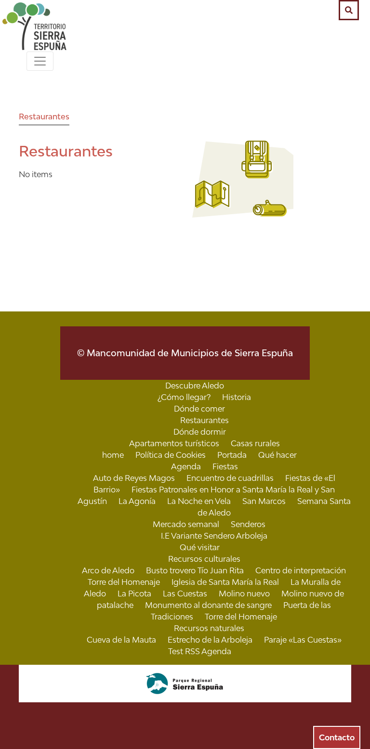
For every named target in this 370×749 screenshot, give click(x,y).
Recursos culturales (204, 559)
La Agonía (137, 501)
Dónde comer (199, 408)
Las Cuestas (185, 593)
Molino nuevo (244, 593)
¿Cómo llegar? (184, 397)
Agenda (186, 466)
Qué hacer (277, 455)
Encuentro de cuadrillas (230, 478)
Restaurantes (44, 116)
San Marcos (264, 501)
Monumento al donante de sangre (208, 605)
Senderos (248, 524)
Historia (236, 397)
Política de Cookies (170, 455)
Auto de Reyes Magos (134, 478)
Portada (232, 455)
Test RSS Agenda (199, 651)
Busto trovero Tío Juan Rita (195, 570)
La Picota (134, 593)
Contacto (337, 737)
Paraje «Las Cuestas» (303, 640)
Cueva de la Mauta (121, 640)
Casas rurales (255, 443)
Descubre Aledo (194, 385)
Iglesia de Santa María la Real (225, 582)
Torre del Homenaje (241, 616)
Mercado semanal (186, 524)
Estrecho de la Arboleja (210, 640)
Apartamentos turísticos (174, 443)
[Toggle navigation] (39, 61)
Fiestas (225, 466)
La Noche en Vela (199, 501)
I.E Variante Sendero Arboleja (214, 536)
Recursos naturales (209, 628)
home (113, 455)
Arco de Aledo (108, 570)
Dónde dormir (199, 432)
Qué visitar (200, 547)
